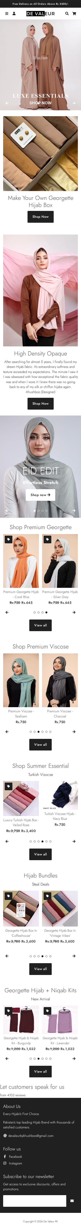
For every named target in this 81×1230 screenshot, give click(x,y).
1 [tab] (39, 103)
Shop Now (40, 57)
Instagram (15, 1163)
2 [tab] (42, 103)
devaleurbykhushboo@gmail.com (30, 1135)
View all (40, 625)
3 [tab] (42, 511)
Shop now (39, 495)
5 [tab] (46, 732)
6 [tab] (50, 732)
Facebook (15, 1156)
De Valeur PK (51, 1221)
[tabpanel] (40, 61)
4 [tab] (46, 511)
